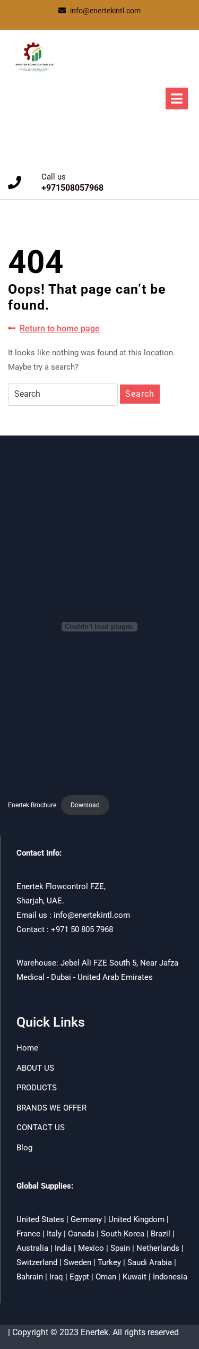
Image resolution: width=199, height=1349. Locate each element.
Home (27, 1048)
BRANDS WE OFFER (51, 1108)
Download (85, 805)
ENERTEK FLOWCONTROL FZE (70, 106)
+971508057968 (72, 188)
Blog (24, 1147)
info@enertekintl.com (105, 10)
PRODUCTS (36, 1087)
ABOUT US (35, 1068)
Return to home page (60, 329)
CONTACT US (40, 1127)
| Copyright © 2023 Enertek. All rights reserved (93, 1332)
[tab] (176, 98)
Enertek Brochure (32, 805)
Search (139, 394)
